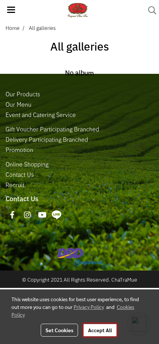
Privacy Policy (89, 306)
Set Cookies (59, 330)
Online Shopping (27, 164)
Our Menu (18, 104)
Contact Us (20, 174)
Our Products (23, 94)
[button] (149, 10)
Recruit (15, 185)
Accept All (100, 330)
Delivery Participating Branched (47, 139)
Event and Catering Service (41, 114)
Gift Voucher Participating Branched (52, 129)
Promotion (19, 150)
